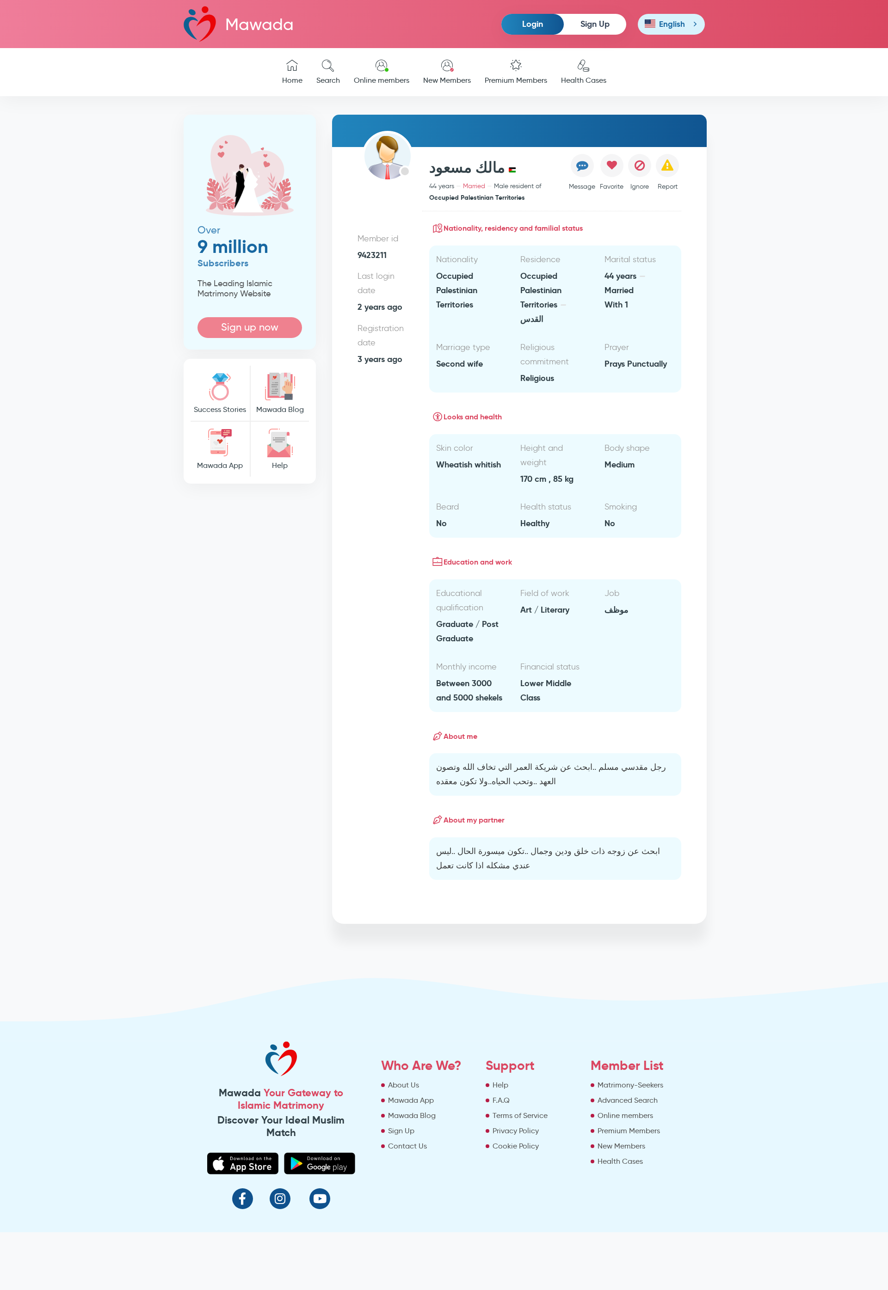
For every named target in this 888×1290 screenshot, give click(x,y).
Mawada (259, 24)
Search (328, 80)
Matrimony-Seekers (630, 1085)
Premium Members (516, 80)
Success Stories (220, 409)
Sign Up (595, 23)
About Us (403, 1085)
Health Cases (583, 80)
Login (532, 23)
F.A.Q (501, 1100)
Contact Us (407, 1146)
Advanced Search (628, 1100)
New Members (447, 80)
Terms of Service (520, 1115)
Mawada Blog (280, 409)
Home (292, 80)
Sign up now (249, 327)
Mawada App (220, 465)
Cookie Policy (516, 1146)
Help (280, 465)
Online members (381, 80)
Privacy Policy (516, 1130)
